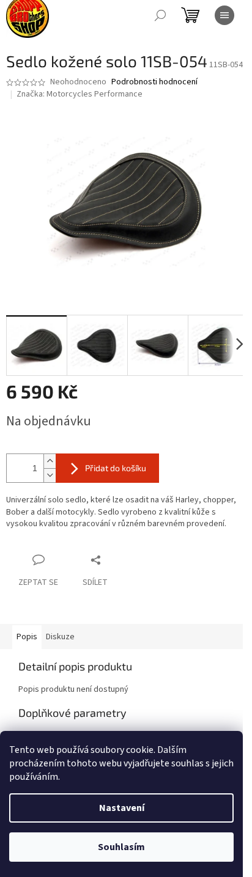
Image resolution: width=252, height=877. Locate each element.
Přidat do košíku (115, 468)
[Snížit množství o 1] (49, 475)
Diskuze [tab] (60, 637)
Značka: (80, 94)
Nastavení (121, 808)
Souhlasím (121, 847)
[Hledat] (160, 15)
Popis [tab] (27, 637)
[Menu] (224, 15)
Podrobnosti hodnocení (154, 82)
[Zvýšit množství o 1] (49, 461)
